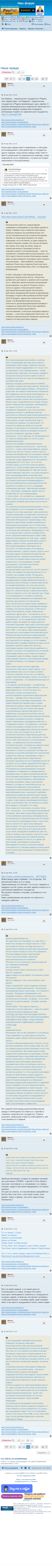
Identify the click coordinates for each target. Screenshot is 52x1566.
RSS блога (27, 19)
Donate (40, 21)
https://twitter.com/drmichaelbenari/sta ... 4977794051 (23, 876)
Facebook (6, 17)
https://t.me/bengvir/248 (11, 114)
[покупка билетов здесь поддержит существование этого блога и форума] (40, 10)
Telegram (22, 17)
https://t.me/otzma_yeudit (27, 126)
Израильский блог (9, 21)
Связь (33, 21)
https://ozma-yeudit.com (40, 124)
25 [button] (32, 79)
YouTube (18, 19)
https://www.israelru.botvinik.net (12, 120)
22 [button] (20, 79)
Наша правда (10, 68)
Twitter (15, 17)
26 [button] (37, 79)
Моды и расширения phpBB (26, 1479)
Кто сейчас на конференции (14, 1459)
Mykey (5, 19)
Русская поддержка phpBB (26, 1475)
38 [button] (43, 79)
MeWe (42, 17)
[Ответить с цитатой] (44, 86)
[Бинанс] (27, 10)
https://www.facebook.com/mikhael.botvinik (16, 124)
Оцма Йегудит (23, 21)
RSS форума (38, 19)
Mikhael (10, 83)
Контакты (26, 1500)
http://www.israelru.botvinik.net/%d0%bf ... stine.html (23, 217)
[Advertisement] (26, 49)
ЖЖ (11, 19)
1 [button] (14, 79)
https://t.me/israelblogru (9, 126)
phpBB (21, 1473)
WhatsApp (31, 17)
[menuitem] (8, 24)
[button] (6, 79)
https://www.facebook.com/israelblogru (14, 122)
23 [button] (24, 79)
